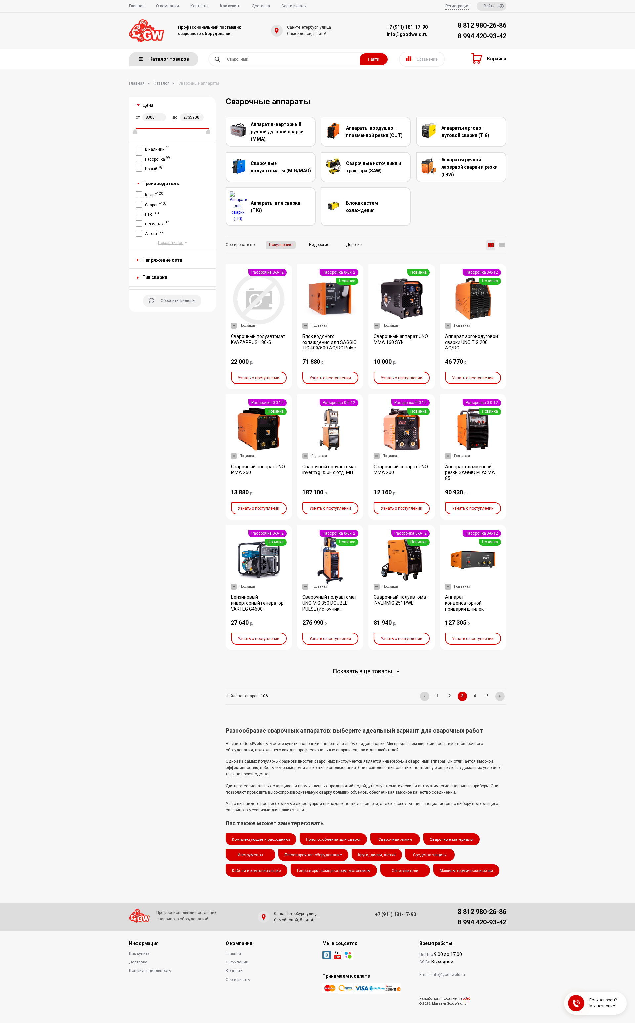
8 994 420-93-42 (482, 36)
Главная (137, 6)
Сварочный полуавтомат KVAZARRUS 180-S (258, 339)
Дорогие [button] (354, 244)
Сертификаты (294, 6)
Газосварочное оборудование (313, 855)
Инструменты (250, 855)
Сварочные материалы (451, 839)
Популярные (280, 244)
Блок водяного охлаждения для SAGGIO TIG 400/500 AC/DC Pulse (329, 342)
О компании (167, 6)
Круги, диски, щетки (377, 855)
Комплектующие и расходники (261, 839)
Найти (373, 59)
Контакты (199, 6)
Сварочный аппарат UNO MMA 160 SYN (401, 339)
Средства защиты (430, 855)
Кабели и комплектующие (256, 870)
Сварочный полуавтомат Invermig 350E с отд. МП (329, 469)
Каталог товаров (169, 58)
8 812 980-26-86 (482, 25)
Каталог (161, 83)
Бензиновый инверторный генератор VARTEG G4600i (257, 603)
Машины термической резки (466, 870)
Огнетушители (405, 870)
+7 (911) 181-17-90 (407, 27)
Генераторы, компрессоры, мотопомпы (334, 870)
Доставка (261, 6)
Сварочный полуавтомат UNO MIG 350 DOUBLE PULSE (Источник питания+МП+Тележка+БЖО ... (333, 609)
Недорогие (319, 244)
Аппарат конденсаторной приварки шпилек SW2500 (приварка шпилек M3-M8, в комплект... (465, 612)
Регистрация (457, 6)
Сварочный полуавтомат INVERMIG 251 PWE (401, 600)
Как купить (230, 6)
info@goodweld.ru (407, 34)
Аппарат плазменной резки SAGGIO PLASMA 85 (470, 472)
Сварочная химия (395, 839)
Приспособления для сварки (333, 839)
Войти (489, 6)
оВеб (466, 998)
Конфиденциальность (150, 970)
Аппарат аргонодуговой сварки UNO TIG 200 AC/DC (471, 342)
